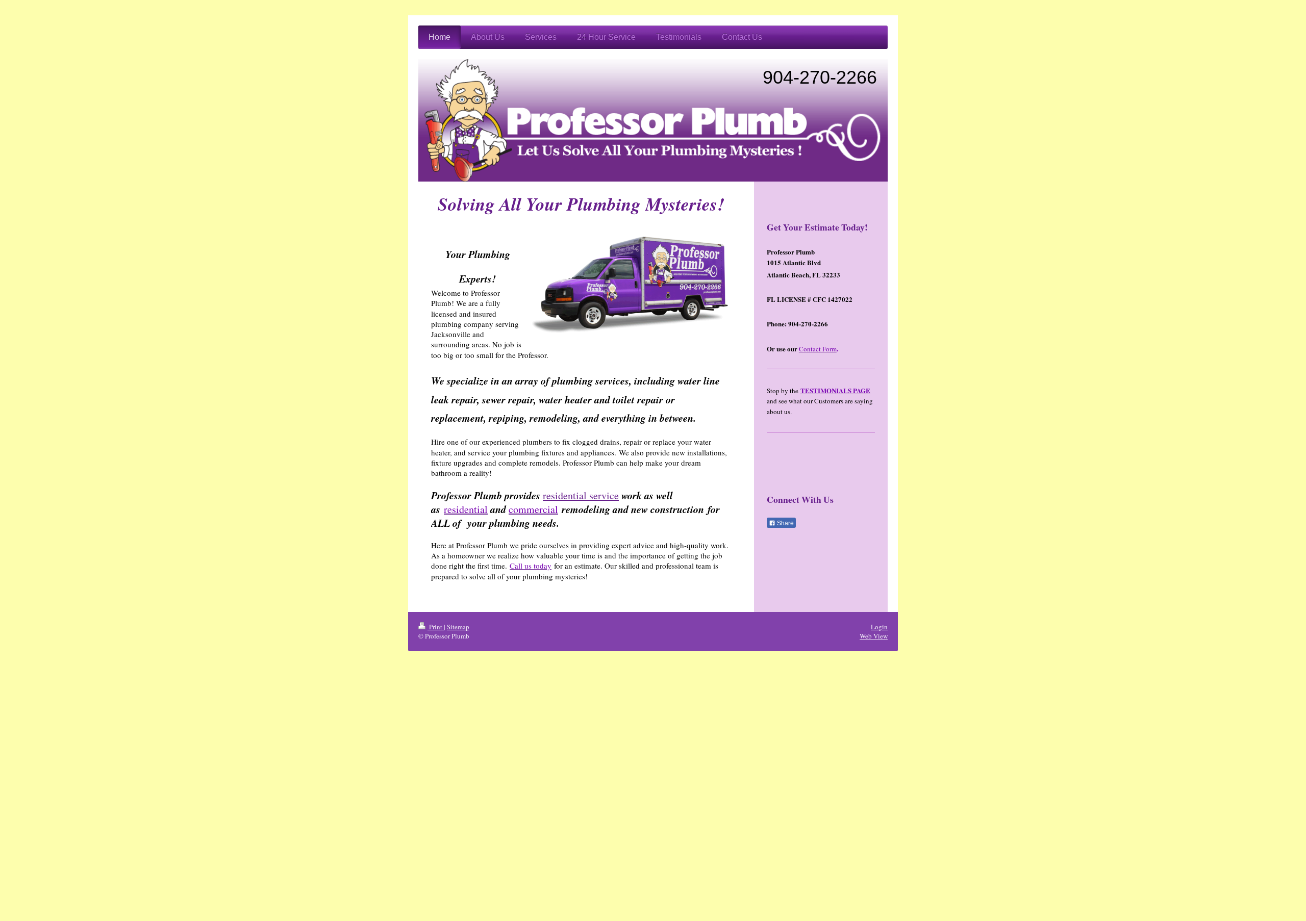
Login (879, 626)
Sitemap (458, 626)
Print (436, 626)
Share (784, 523)
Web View (874, 636)
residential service (581, 495)
